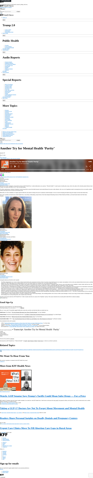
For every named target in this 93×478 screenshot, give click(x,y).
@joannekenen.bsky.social (5, 239)
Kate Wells (3, 432)
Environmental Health (9, 47)
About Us (4, 442)
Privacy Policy (5, 472)
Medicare (7, 125)
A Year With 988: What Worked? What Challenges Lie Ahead (21, 326)
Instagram (4, 451)
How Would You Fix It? (5, 391)
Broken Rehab (8, 91)
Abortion (37, 349)
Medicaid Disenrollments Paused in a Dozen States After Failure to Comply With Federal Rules (24, 323)
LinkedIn (4, 453)
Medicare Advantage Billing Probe (9, 131)
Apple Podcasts (31, 340)
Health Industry (8, 114)
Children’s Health (8, 127)
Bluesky (4, 456)
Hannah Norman (11, 402)
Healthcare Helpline (9, 63)
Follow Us (6, 7)
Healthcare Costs (8, 111)
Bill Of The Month (9, 84)
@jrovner (2, 182)
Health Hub (7, 66)
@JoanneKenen (3, 238)
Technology (7, 118)
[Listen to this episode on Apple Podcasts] (1, 175)
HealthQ (6, 67)
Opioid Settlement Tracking (10, 94)
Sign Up (22, 308)
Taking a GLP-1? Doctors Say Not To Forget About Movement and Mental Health (42, 408)
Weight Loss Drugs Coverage (8, 134)
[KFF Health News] (6, 6)
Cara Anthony (19, 412)
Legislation (44, 349)
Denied (6, 93)
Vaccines (7, 45)
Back (4, 35)
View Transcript (3, 157)
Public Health (5, 33)
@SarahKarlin (3, 275)
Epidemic (7, 70)
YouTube (4, 452)
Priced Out (7, 89)
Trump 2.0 (5, 17)
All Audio (5, 71)
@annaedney (2, 231)
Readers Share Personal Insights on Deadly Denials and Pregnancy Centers (38, 418)
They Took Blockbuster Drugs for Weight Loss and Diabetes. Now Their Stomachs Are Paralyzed (32, 318)
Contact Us (2, 361)
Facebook (4, 454)
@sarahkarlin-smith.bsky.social (6, 276)
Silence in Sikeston (9, 68)
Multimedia (48, 349)
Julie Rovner (4, 402)
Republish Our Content (7, 445)
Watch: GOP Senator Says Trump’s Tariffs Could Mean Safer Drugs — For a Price (43, 396)
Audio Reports (5, 49)
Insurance (7, 112)
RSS (3, 459)
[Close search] (1, 13)
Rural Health (7, 119)
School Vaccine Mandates (8, 132)
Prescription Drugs (9, 113)
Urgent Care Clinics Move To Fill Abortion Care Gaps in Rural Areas (36, 428)
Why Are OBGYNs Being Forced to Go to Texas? (21, 324)
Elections (7, 110)
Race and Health (8, 120)
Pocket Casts (40, 340)
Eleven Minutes (8, 95)
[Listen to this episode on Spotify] (3, 175)
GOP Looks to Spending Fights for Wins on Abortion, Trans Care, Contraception (22, 325)
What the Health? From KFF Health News (74, 349)
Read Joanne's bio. (3, 240)
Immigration (7, 115)
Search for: (2, 11)
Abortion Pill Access (7, 136)
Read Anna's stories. (4, 233)
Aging (6, 121)
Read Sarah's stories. (4, 277)
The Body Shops (8, 87)
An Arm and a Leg (9, 65)
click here (12, 338)
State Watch (7, 30)
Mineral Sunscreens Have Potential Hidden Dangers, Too (23, 316)
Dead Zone (7, 92)
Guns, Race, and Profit (9, 90)
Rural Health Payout (9, 32)
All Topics (5, 128)
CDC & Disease (8, 46)
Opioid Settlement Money (8, 135)
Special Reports (6, 72)
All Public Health (6, 48)
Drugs (40, 349)
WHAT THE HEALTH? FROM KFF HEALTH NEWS (11, 143)
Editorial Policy (6, 471)
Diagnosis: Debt (8, 86)
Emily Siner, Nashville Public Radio (8, 412)
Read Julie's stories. (4, 184)
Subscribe (2, 7)
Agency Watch (8, 29)
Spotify (25, 340)
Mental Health (8, 122)
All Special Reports (6, 96)
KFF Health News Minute (10, 64)
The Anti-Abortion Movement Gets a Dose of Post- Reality (24, 312)
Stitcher (35, 340)
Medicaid (7, 126)
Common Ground (8, 85)
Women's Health (61, 349)
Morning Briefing (6, 440)
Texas (65, 349)
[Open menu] (0, 10)
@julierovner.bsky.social (5, 183)
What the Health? (8, 62)
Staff (3, 444)
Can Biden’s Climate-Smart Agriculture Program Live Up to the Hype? (39, 314)
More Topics (5, 98)
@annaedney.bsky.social (5, 232)
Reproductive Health (9, 117)
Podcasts (52, 349)
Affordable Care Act (9, 123)
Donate (10, 7)
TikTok (4, 458)
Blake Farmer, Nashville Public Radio (31, 412)
